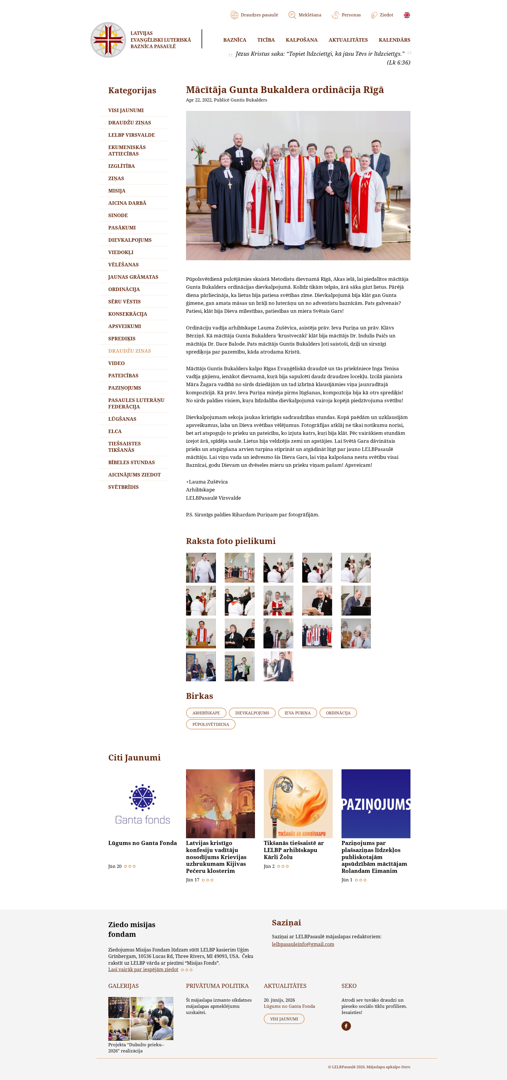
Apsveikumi (124, 326)
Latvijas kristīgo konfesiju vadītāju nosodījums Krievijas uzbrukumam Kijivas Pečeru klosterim (216, 857)
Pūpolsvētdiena (210, 724)
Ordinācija (124, 289)
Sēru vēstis (124, 301)
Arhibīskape (206, 713)
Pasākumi (122, 227)
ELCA (115, 431)
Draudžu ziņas (129, 122)
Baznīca (234, 39)
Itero (405, 1066)
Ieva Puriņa (298, 713)
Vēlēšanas (123, 264)
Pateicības (123, 375)
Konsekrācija (127, 313)
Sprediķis (122, 338)
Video (116, 363)
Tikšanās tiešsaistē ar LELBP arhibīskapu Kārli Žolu (294, 850)
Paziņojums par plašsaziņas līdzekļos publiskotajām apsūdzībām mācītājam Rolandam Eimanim (374, 857)
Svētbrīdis (123, 487)
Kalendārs (394, 39)
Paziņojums (124, 387)
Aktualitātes (348, 39)
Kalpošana (302, 39)
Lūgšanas (122, 418)
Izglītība (121, 166)
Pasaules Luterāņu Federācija (136, 403)
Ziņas (116, 178)
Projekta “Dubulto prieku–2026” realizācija (136, 1048)
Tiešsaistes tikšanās (124, 446)
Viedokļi (120, 252)
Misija (117, 190)
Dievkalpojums (130, 239)
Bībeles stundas (131, 462)
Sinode (118, 215)
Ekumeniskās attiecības (127, 150)
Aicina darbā (127, 203)
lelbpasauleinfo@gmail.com (303, 944)
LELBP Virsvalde (131, 134)
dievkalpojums (252, 713)
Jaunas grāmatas (133, 276)
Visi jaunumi (126, 110)
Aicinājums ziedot (134, 474)
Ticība (266, 39)
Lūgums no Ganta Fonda (142, 843)
